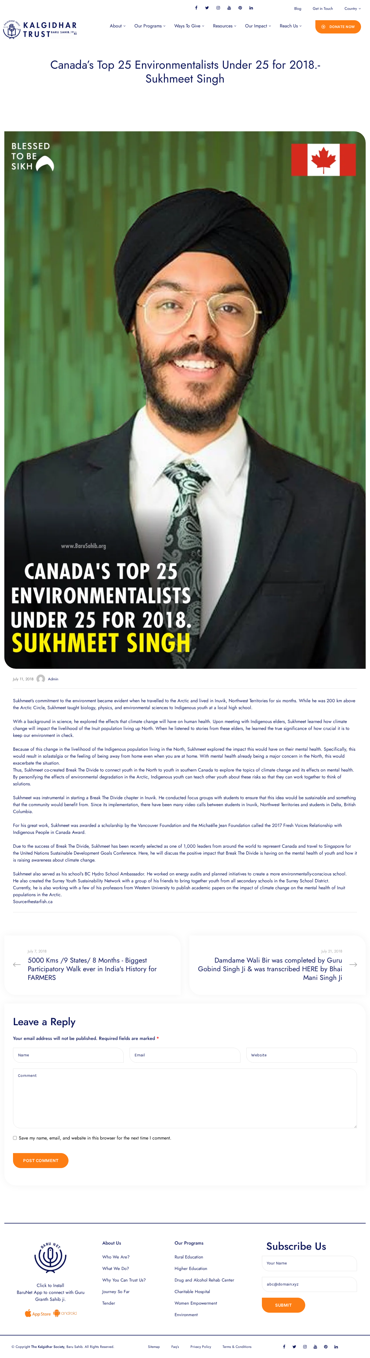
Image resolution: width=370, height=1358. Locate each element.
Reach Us (289, 26)
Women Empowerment (196, 1303)
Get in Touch (323, 8)
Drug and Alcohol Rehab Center (204, 1280)
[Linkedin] (251, 7)
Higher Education (191, 1268)
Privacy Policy (200, 1346)
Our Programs (148, 26)
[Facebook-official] (196, 7)
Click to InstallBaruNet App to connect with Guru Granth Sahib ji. (50, 1292)
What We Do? (115, 1268)
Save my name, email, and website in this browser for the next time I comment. (95, 1138)
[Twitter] (207, 7)
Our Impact (256, 26)
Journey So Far (116, 1291)
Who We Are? (116, 1257)
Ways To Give (187, 26)
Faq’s (175, 1346)
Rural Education (189, 1257)
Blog (297, 8)
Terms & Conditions (237, 1346)
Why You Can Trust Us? (124, 1280)
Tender (108, 1303)
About (116, 26)
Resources (222, 26)
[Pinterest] (240, 7)
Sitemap (154, 1346)
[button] (338, 26)
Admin (53, 679)
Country (351, 8)
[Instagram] (218, 7)
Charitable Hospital (192, 1291)
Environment (186, 1315)
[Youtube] (229, 7)
